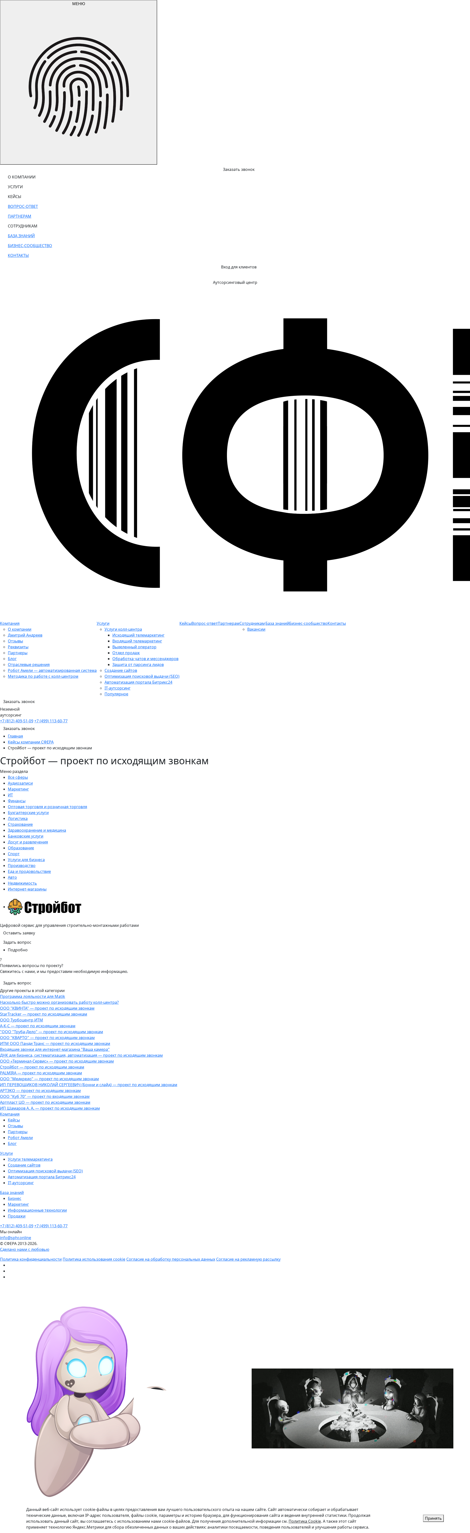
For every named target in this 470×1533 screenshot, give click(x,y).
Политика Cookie (305, 1521)
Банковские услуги (25, 836)
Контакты (337, 623)
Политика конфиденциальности (31, 1259)
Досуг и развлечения (28, 842)
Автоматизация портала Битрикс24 (138, 682)
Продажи (16, 1216)
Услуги (103, 623)
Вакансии (256, 629)
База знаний (277, 623)
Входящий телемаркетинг (137, 641)
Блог (12, 658)
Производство (21, 865)
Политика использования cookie (94, 1259)
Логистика (18, 818)
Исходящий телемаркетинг (138, 635)
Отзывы (15, 641)
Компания (10, 623)
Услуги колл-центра (123, 629)
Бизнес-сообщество (308, 623)
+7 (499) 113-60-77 (51, 721)
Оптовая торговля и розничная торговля (47, 806)
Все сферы (18, 777)
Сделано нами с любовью (24, 1249)
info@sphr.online (15, 1237)
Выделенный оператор (134, 647)
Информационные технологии (37, 1210)
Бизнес (14, 1198)
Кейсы (185, 623)
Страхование (20, 824)
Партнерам (228, 623)
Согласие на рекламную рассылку (248, 1259)
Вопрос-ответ (204, 623)
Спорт (14, 853)
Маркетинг (18, 789)
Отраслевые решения (29, 664)
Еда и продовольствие (29, 871)
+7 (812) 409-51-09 (16, 721)
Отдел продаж (126, 652)
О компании (19, 629)
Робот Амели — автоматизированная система (52, 670)
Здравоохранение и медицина (37, 830)
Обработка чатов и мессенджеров (145, 658)
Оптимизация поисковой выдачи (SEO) (142, 676)
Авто (12, 877)
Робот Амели (20, 1137)
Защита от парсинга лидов (138, 664)
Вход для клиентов (239, 267)
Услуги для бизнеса (26, 859)
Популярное (116, 694)
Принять (433, 1518)
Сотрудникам (252, 623)
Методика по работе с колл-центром (43, 676)
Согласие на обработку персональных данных (170, 1259)
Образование (21, 848)
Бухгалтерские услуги (28, 812)
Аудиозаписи (20, 783)
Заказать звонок (19, 728)
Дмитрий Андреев (25, 635)
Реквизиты (18, 647)
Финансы (16, 801)
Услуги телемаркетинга (30, 1159)
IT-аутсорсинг (117, 688)
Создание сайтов (121, 670)
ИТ (10, 795)
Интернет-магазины (27, 889)
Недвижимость (22, 883)
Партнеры (17, 652)
